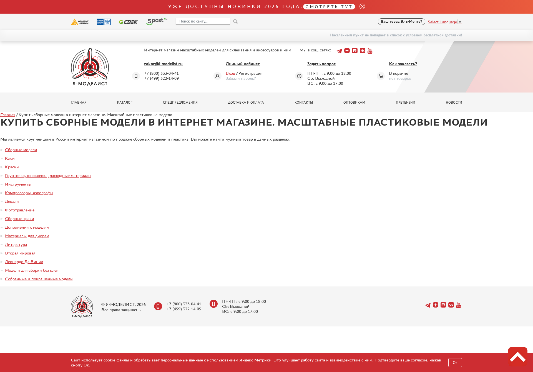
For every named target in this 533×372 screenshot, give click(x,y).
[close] (360, 7)
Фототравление (19, 210)
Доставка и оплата (246, 102)
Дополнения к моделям (27, 227)
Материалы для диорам (27, 235)
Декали (12, 201)
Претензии (405, 102)
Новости (454, 102)
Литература (16, 244)
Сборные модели (21, 149)
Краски (12, 166)
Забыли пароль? (241, 78)
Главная (79, 102)
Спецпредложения (180, 102)
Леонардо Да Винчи (24, 261)
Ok (455, 363)
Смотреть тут (329, 6)
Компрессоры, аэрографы (29, 192)
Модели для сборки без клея (31, 270)
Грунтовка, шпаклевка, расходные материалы (48, 175)
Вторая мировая (20, 253)
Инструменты (18, 184)
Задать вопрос (321, 63)
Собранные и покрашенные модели (39, 278)
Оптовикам (354, 102)
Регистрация (250, 73)
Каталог (124, 102)
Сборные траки (19, 218)
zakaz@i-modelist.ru (163, 63)
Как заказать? (403, 63)
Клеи (10, 158)
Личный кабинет (243, 63)
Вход (230, 73)
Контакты (304, 102)
